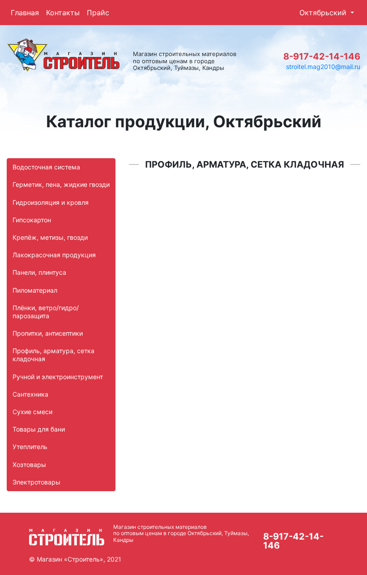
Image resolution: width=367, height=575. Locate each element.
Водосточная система (46, 167)
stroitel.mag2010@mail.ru (323, 66)
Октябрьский (324, 12)
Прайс (98, 12)
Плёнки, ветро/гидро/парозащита (46, 312)
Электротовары (36, 482)
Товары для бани (39, 429)
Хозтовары (29, 464)
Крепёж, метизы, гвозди (50, 237)
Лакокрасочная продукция (54, 255)
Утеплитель (30, 446)
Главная (25, 12)
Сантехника (30, 394)
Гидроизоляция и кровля (51, 202)
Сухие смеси (32, 411)
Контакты (63, 12)
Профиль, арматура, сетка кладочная (53, 355)
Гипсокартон (32, 220)
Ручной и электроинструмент (58, 376)
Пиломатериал (35, 290)
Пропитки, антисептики (48, 333)
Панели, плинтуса (39, 272)
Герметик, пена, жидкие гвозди (61, 184)
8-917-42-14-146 (321, 56)
